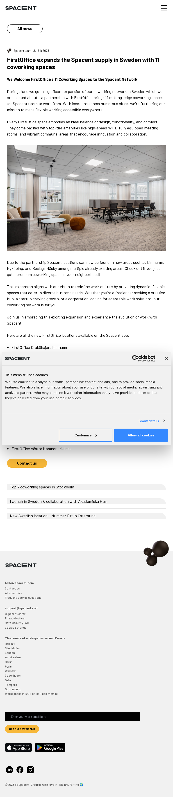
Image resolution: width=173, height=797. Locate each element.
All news (24, 28)
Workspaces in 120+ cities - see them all (31, 693)
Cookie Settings (15, 627)
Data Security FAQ (17, 623)
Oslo (8, 680)
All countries (13, 593)
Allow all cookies (141, 435)
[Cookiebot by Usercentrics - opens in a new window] (135, 358)
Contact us (27, 463)
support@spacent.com (21, 608)
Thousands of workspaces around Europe (35, 638)
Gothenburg (12, 689)
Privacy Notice (14, 618)
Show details (149, 421)
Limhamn (155, 262)
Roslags (39, 268)
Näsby (51, 268)
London (10, 653)
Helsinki (10, 644)
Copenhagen (13, 675)
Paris (8, 666)
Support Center (15, 614)
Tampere (11, 684)
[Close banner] (166, 358)
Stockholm (12, 648)
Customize (83, 435)
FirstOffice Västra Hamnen (34, 448)
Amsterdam (13, 657)
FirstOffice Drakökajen (30, 347)
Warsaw (10, 671)
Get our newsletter (22, 729)
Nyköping (15, 268)
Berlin (8, 662)
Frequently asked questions (23, 597)
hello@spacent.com (19, 583)
